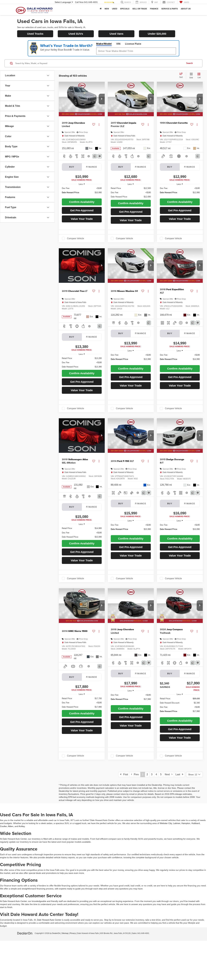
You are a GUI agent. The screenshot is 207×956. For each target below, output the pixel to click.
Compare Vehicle (75, 238)
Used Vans (116, 33)
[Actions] (99, 124)
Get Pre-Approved (81, 210)
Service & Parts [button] (169, 8)
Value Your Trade (82, 218)
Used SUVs (75, 33)
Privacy (73, 933)
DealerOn (56, 933)
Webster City (166, 823)
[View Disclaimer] (89, 156)
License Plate (133, 43)
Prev (135, 774)
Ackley (22, 826)
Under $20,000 (157, 33)
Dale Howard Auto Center (49, 920)
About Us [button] (186, 8)
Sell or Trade (139, 8)
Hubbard (195, 823)
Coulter (3, 826)
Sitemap (65, 933)
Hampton (185, 823)
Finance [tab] (91, 167)
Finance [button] (154, 8)
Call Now (79, 2)
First (124, 774)
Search (189, 63)
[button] (102, 99)
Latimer (176, 823)
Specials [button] (124, 8)
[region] (82, 192)
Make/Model (104, 43)
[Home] (100, 9)
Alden (10, 826)
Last (178, 774)
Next (168, 774)
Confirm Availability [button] (81, 201)
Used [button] (114, 8)
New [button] (107, 8)
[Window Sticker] (100, 156)
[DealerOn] (25, 933)
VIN (118, 43)
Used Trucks (35, 33)
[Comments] (95, 156)
